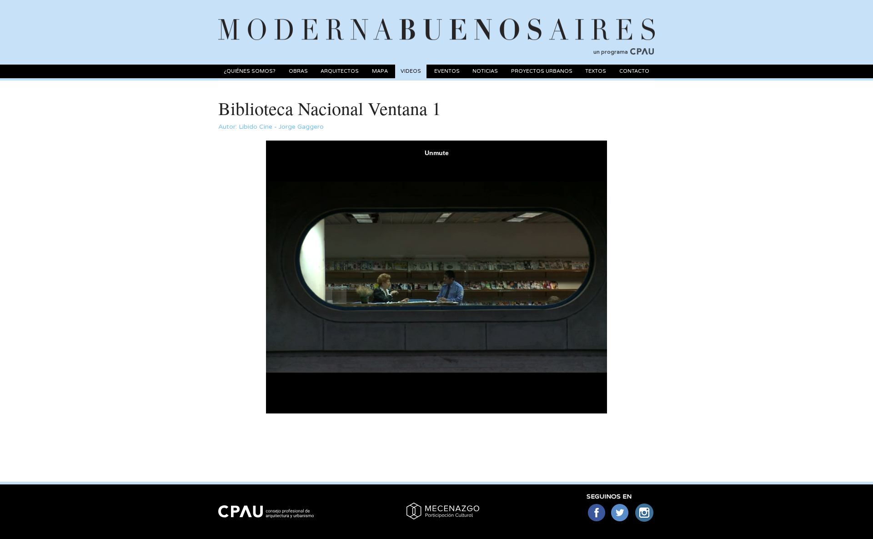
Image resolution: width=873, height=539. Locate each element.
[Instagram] (644, 513)
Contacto (634, 71)
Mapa (380, 71)
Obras (298, 71)
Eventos (447, 71)
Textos (595, 71)
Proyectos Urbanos (541, 71)
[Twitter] (620, 513)
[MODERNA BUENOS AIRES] (436, 18)
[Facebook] (596, 513)
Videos (411, 71)
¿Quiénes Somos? (250, 71)
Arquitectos (340, 71)
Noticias (485, 71)
